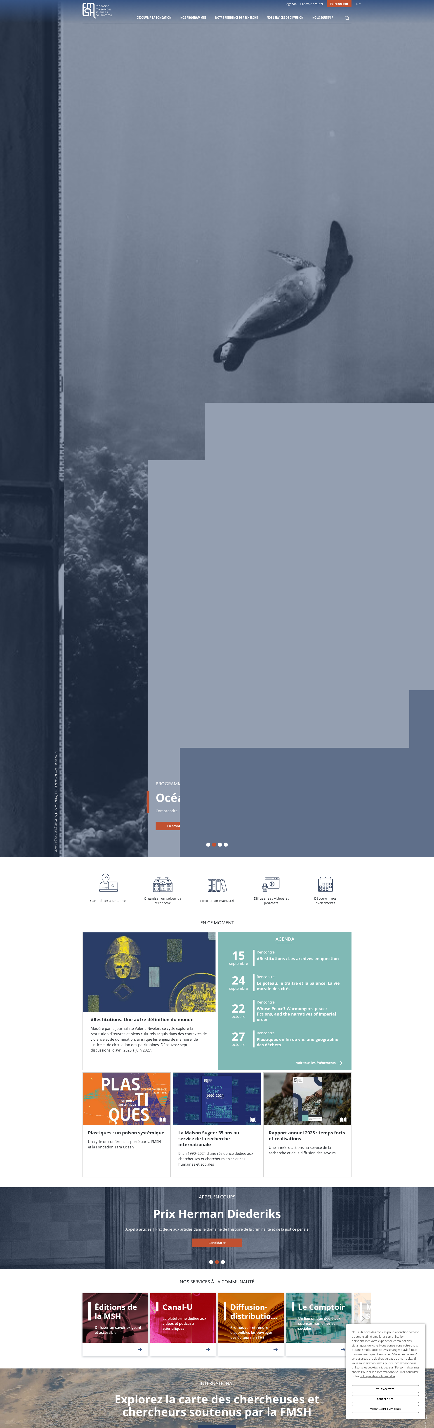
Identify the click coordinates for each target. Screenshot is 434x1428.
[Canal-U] (183, 1325)
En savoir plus (114, 826)
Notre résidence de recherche (236, 17)
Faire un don (339, 4)
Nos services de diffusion (285, 17)
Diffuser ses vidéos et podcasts (271, 888)
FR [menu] (356, 3)
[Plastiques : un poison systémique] (126, 1125)
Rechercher (346, 18)
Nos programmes (193, 17)
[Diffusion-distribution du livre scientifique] (251, 1325)
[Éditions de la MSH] (115, 1325)
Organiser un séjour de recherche (163, 888)
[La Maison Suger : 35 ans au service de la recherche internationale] (217, 1125)
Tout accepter (385, 1389)
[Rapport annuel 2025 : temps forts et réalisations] (307, 1125)
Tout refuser (385, 1399)
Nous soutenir (322, 17)
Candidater (217, 1243)
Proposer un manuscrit (217, 888)
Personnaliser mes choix (385, 1409)
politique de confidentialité (377, 1376)
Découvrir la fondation (154, 17)
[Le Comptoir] (319, 1325)
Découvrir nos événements (325, 888)
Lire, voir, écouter (311, 4)
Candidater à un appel (108, 888)
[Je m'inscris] (149, 1001)
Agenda (291, 4)
